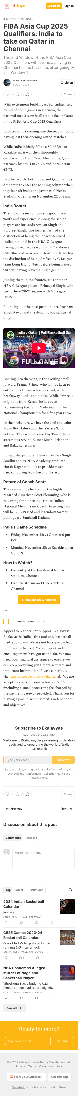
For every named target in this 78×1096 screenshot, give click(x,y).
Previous (16, 808)
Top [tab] (8, 890)
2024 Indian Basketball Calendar (23, 904)
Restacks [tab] (31, 838)
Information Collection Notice (46, 773)
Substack (18, 1087)
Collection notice (50, 1066)
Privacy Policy (38, 778)
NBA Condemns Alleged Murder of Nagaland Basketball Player (24, 973)
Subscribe (54, 6)
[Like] (7, 94)
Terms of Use (59, 769)
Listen (69, 82)
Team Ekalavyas (31, 917)
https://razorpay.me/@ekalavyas (32, 676)
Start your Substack (28, 1077)
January (8, 912)
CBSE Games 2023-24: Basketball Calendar (23, 935)
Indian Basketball (18, 18)
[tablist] (21, 838)
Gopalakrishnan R (25, 80)
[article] (39, 912)
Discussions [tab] (35, 890)
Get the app (59, 1077)
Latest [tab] (19, 890)
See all (12, 1008)
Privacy (21, 1066)
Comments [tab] (13, 838)
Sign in (69, 6)
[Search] (70, 890)
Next (64, 808)
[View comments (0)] (17, 94)
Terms (32, 1066)
